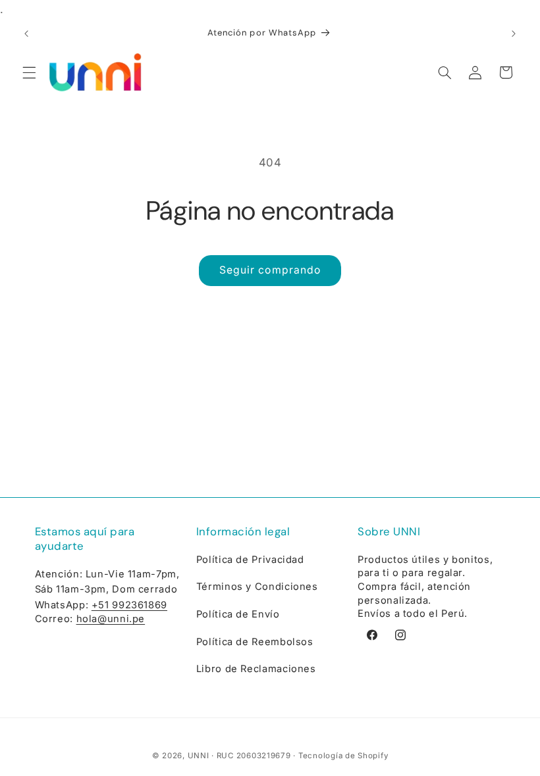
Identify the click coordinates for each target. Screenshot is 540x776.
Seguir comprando (270, 270)
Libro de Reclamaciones (256, 669)
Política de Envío (238, 614)
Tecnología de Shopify (343, 755)
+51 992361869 (129, 605)
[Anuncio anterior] (26, 34)
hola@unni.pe (111, 619)
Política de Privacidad (250, 560)
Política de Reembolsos (254, 642)
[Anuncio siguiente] (513, 34)
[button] (29, 72)
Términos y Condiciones (257, 587)
